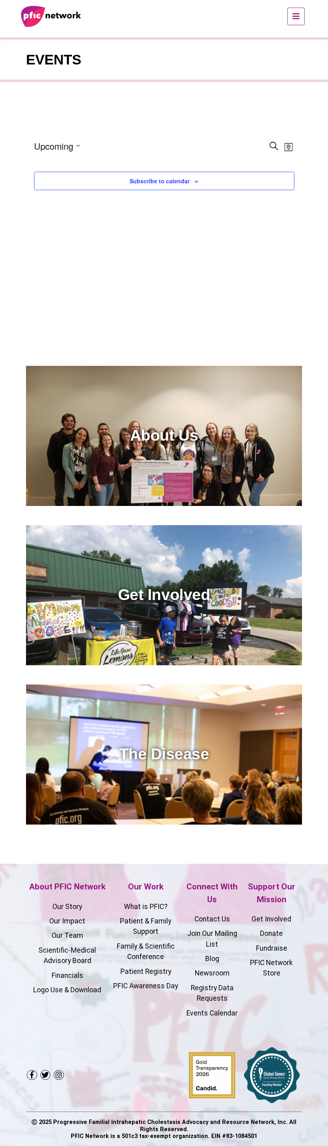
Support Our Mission (271, 893)
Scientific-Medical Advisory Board (67, 955)
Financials (67, 975)
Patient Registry (145, 971)
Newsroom (212, 973)
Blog (212, 959)
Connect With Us (212, 893)
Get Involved (271, 919)
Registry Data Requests (212, 993)
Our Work (146, 886)
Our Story (67, 907)
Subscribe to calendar (160, 181)
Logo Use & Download (67, 990)
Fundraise (271, 948)
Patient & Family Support (145, 926)
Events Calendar (212, 1013)
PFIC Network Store (271, 968)
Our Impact (67, 921)
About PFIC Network (67, 886)
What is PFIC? (146, 907)
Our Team (67, 935)
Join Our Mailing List (212, 938)
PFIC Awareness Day (145, 986)
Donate (271, 933)
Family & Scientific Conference (146, 951)
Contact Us (212, 919)
